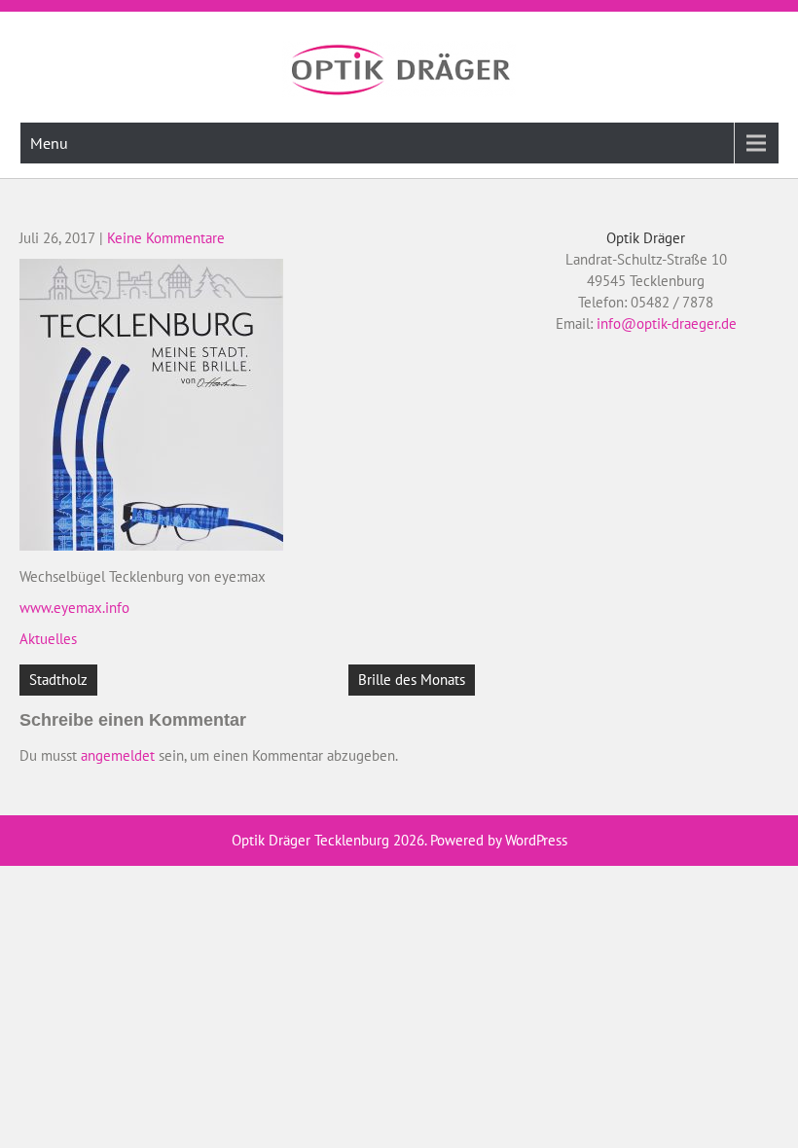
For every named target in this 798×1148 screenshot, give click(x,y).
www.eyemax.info (74, 607)
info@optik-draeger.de (667, 323)
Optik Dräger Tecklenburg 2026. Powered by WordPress (399, 840)
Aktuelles (48, 638)
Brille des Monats (411, 679)
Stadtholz (58, 679)
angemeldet (118, 755)
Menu (49, 143)
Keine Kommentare (166, 238)
